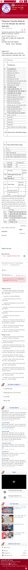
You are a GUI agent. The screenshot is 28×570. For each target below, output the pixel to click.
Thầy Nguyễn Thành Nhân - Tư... (15, 495)
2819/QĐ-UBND (5, 431)
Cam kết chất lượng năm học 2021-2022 (12, 298)
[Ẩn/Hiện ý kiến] (12, 275)
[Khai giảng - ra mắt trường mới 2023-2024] (7, 510)
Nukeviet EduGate (12, 566)
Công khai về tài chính (8, 296)
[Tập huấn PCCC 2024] (7, 527)
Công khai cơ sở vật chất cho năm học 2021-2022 (14, 307)
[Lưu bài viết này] (25, 29)
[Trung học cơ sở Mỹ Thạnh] (6, 8)
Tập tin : (11, 255)
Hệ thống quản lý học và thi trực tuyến (11, 392)
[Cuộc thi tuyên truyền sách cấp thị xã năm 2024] (7, 519)
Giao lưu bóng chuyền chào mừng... (15, 490)
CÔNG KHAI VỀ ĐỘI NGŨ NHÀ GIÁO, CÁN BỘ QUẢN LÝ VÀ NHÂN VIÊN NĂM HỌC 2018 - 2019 (13, 369)
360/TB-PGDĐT (5, 458)
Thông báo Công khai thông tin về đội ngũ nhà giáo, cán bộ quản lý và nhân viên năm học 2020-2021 (13, 292)
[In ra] (22, 29)
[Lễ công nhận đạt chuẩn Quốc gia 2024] (7, 536)
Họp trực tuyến (6, 400)
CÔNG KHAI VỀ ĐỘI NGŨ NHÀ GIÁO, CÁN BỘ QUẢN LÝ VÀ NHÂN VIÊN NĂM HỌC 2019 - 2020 (13, 347)
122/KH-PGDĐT (6, 422)
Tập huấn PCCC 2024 (19, 524)
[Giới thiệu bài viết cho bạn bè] (20, 29)
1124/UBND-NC (5, 411)
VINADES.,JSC (24, 566)
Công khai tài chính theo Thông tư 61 (11, 315)
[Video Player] (14, 482)
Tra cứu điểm (6, 396)
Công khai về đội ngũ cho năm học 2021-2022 (13, 311)
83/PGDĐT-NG (5, 451)
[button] (24, 256)
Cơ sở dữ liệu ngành (7, 388)
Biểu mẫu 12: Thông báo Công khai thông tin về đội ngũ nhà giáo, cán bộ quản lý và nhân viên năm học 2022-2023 (13, 321)
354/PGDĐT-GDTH (6, 443)
